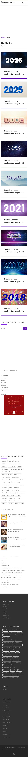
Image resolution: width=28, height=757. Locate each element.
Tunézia (4, 500)
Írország (11, 503)
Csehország (12, 466)
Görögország (15, 477)
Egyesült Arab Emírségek (17, 469)
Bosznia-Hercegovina (15, 464)
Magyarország (4, 375)
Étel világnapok (4, 387)
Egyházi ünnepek (5, 390)
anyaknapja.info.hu (6, 702)
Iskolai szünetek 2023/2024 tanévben (9, 584)
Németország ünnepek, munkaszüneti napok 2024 (12, 570)
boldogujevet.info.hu (7, 710)
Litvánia (4, 485)
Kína (8, 482)
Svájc (3, 495)
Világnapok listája (5, 565)
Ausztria (17, 461)
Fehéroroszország (7, 474)
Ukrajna (20, 500)
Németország (5, 490)
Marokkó (21, 485)
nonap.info (4, 728)
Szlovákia (4, 498)
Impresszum (5, 689)
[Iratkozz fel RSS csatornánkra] (14, 754)
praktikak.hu (5, 731)
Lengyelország (16, 482)
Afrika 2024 (3, 382)
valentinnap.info (6, 737)
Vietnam (4, 503)
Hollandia (4, 479)
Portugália (5, 492)
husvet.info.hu (5, 719)
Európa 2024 (4, 378)
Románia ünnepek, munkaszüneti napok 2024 (11, 575)
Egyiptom (17, 471)
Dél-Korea (5, 469)
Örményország (19, 503)
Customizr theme (21, 749)
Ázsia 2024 (3, 380)
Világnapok (3, 385)
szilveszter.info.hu (6, 734)
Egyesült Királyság (7, 471)
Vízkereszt (3, 560)
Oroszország (15, 490)
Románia (12, 492)
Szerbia (18, 495)
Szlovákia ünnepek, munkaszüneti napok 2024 (11, 572)
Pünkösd (3, 563)
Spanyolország (21, 492)
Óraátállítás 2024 (5, 582)
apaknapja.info (5, 705)
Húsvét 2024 (4, 587)
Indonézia (21, 479)
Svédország (10, 495)
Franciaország (6, 477)
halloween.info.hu (6, 716)
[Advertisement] (14, 20)
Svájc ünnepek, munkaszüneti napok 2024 (10, 577)
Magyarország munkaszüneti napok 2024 (10, 580)
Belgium (4, 464)
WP (8, 749)
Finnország (17, 474)
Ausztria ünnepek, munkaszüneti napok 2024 (11, 568)
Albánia (4, 461)
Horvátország (13, 479)
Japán (3, 482)
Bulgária (4, 466)
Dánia (19, 466)
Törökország (12, 500)
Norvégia (16, 487)
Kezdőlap (3, 37)
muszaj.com (5, 725)
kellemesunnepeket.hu (7, 722)
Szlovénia (12, 498)
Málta (10, 487)
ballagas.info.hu (5, 708)
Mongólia (4, 487)
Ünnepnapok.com (11, 747)
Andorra (10, 461)
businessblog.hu (6, 713)
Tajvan (19, 498)
